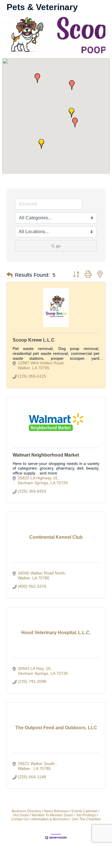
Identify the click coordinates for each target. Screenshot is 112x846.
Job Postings (86, 815)
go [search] (58, 246)
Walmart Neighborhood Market (46, 455)
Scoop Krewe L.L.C (34, 340)
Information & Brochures (50, 819)
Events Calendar (85, 811)
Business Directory (26, 811)
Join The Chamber (86, 819)
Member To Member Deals (52, 815)
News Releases (56, 811)
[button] (72, 85)
